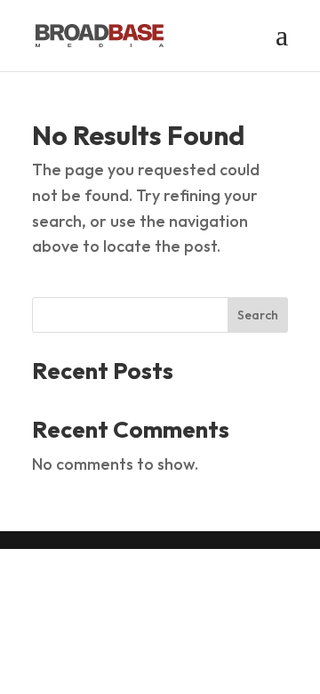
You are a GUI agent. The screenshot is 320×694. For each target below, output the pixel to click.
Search (257, 315)
